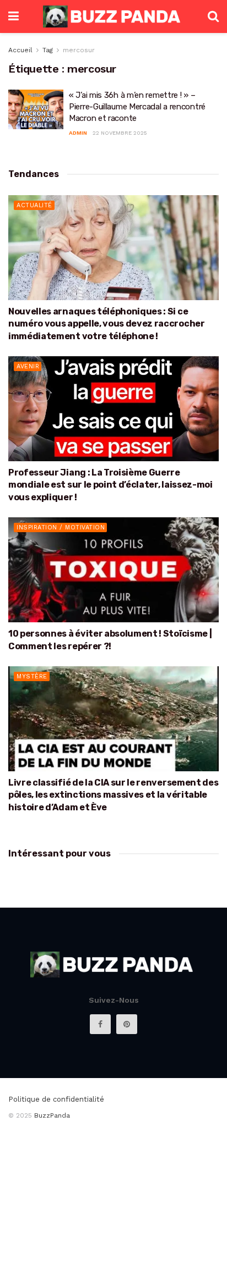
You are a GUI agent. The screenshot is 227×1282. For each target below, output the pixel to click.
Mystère (32, 676)
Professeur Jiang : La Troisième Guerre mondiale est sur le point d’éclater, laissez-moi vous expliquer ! (110, 484)
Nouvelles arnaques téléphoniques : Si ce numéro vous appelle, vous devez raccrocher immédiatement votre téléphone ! (106, 323)
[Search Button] (213, 16)
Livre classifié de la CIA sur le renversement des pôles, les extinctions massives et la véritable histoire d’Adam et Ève (113, 795)
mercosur (79, 50)
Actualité (34, 205)
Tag (47, 50)
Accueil (20, 50)
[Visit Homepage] (113, 16)
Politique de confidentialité (56, 1099)
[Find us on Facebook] (100, 1024)
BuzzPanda (52, 1115)
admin (78, 133)
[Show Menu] (13, 16)
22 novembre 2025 (120, 133)
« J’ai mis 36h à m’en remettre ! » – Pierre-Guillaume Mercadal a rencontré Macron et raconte (137, 106)
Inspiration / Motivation (61, 527)
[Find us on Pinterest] (126, 1024)
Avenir (28, 366)
